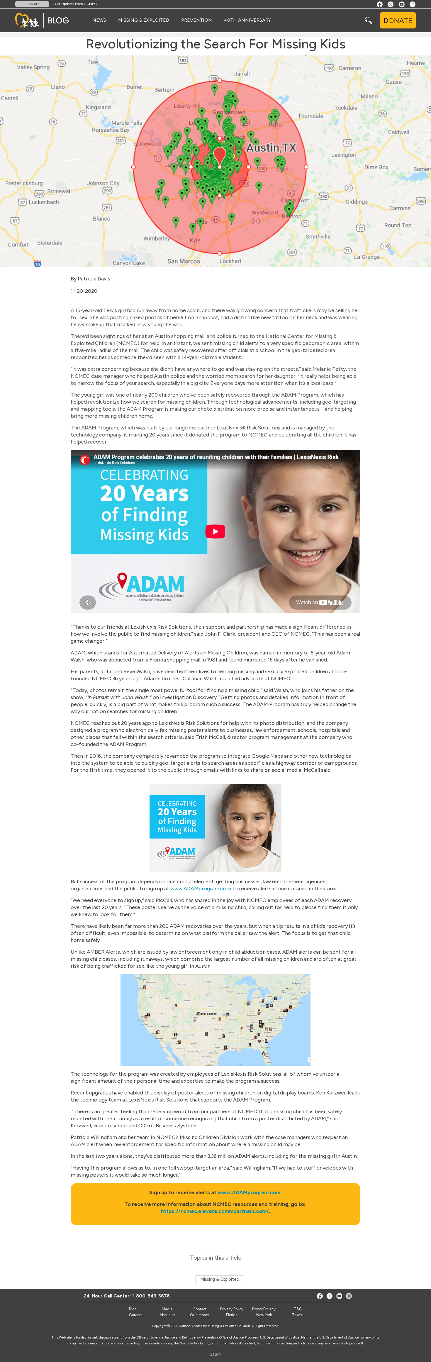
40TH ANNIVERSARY (247, 20)
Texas (297, 1315)
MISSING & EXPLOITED (143, 20)
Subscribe (32, 4)
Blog (133, 1309)
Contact (199, 1309)
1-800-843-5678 (151, 1296)
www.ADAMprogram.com (200, 888)
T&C (298, 1309)
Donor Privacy (264, 1309)
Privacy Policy (231, 1309)
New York (264, 1315)
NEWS (99, 20)
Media (167, 1309)
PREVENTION (196, 20)
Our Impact (199, 1315)
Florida (231, 1315)
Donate (398, 20)
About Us (167, 1315)
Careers (135, 1315)
